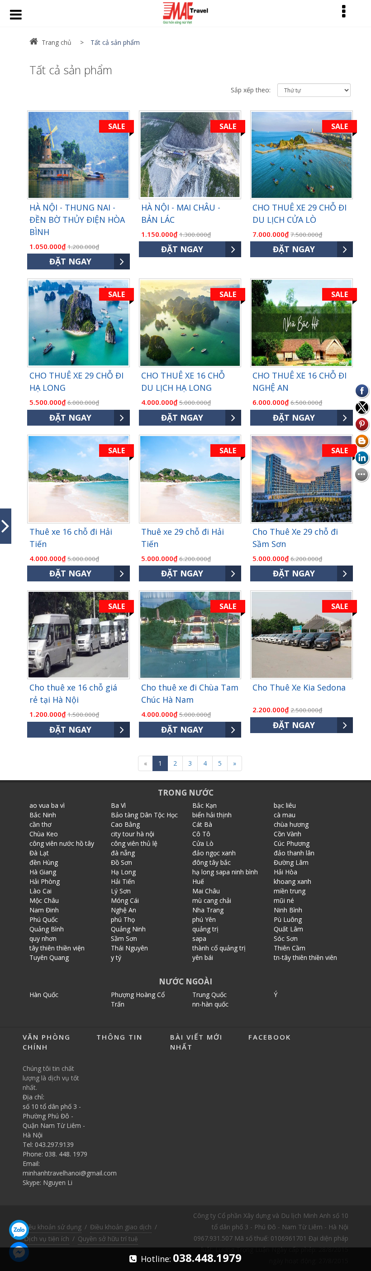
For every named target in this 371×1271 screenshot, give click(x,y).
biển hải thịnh (212, 815)
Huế (198, 881)
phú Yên (204, 919)
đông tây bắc (211, 862)
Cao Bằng (125, 824)
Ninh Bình (288, 910)
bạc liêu (285, 805)
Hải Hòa (285, 872)
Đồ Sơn (121, 862)
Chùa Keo (43, 834)
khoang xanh (292, 881)
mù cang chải (211, 900)
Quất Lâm (288, 929)
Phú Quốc (43, 919)
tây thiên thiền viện (57, 948)
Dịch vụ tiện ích (46, 1238)
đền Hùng (43, 862)
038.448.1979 (207, 1257)
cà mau (284, 815)
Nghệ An (123, 910)
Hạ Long (123, 872)
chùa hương (291, 824)
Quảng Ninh (128, 929)
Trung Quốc (209, 994)
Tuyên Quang (49, 957)
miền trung (289, 891)
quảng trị (205, 929)
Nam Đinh (44, 910)
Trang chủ (56, 42)
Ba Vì (118, 805)
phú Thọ (123, 919)
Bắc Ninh (42, 815)
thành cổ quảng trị (219, 948)
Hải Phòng (44, 881)
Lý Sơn (121, 891)
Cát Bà (202, 824)
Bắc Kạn (204, 805)
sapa (199, 938)
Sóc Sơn (286, 938)
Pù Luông (288, 919)
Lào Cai (40, 891)
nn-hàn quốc (210, 1004)
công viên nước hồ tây (61, 843)
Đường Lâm (291, 862)
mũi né (284, 900)
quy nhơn (43, 938)
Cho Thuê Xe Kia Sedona (299, 687)
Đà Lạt (39, 853)
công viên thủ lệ (134, 843)
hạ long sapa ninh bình (225, 872)
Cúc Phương (291, 843)
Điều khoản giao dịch (121, 1227)
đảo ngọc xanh (214, 853)
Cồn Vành (287, 834)
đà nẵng (123, 853)
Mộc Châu (44, 900)
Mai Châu (206, 891)
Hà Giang (42, 872)
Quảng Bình (46, 929)
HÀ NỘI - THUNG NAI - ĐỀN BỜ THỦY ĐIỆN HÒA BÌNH (77, 219)
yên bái (202, 957)
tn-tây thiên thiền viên (305, 957)
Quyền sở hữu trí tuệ (108, 1238)
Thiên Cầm (289, 948)
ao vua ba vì (47, 805)
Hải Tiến (123, 881)
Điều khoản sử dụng (52, 1227)
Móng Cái (125, 900)
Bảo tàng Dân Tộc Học (144, 815)
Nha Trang (208, 910)
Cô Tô (201, 834)
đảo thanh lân (294, 853)
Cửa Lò (203, 843)
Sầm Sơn (124, 938)
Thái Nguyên (129, 948)
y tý (116, 957)
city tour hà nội (132, 834)
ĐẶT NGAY (70, 261)
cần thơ (40, 824)
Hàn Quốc (43, 994)
